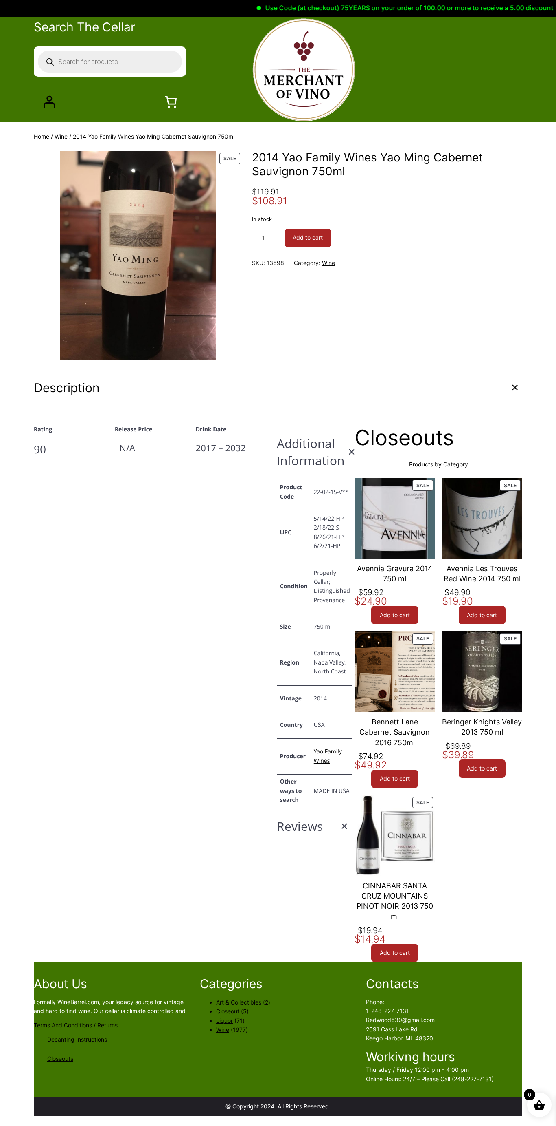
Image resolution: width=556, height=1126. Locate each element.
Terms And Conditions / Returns (76, 1025)
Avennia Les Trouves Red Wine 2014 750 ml (482, 573)
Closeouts (60, 1058)
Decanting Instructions (77, 1039)
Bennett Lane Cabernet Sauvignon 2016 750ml (394, 732)
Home (41, 136)
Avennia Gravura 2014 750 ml (395, 573)
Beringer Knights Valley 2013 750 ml (482, 727)
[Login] (49, 101)
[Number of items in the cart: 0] (170, 101)
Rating (43, 429)
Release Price (133, 429)
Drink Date (211, 429)
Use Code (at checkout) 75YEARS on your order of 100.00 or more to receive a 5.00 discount (389, 8)
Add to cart (308, 237)
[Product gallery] (138, 255)
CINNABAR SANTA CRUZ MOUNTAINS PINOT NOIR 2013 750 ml (395, 901)
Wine (61, 136)
